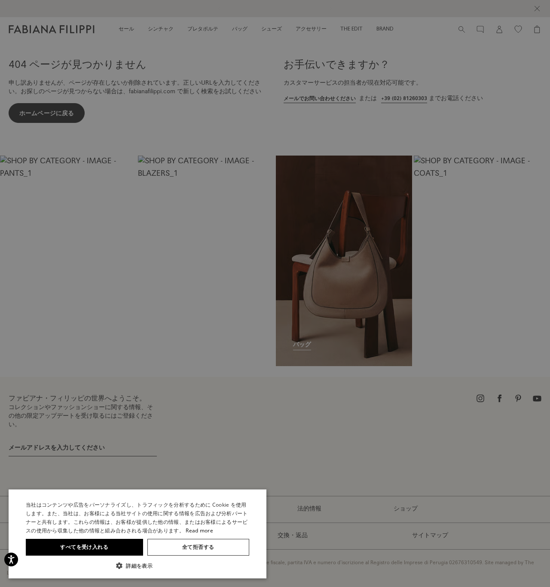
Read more (199, 530)
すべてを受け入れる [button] (84, 546)
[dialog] (275, 293)
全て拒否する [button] (198, 546)
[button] (137, 565)
